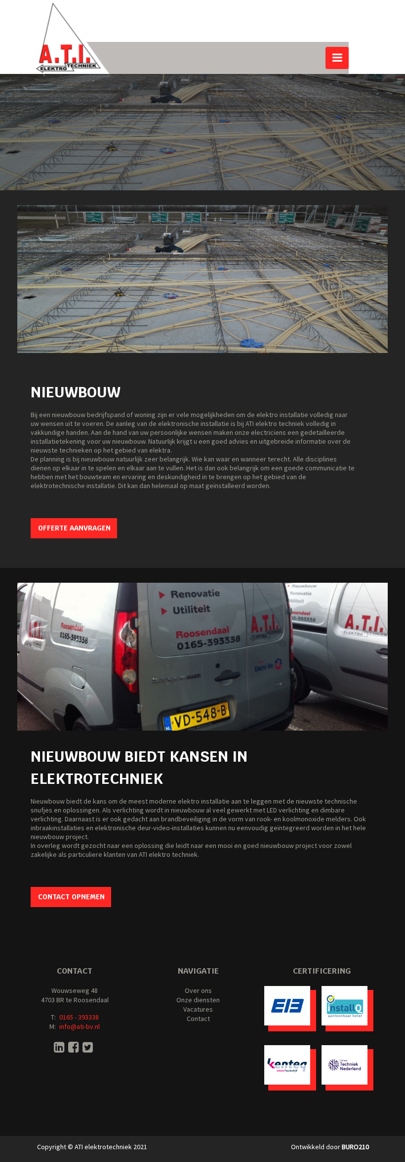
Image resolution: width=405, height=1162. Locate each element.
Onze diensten (198, 999)
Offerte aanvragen (74, 528)
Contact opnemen (71, 896)
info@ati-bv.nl (79, 1026)
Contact (198, 1018)
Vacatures (198, 1009)
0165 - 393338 (79, 1017)
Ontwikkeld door (330, 1146)
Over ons (198, 990)
